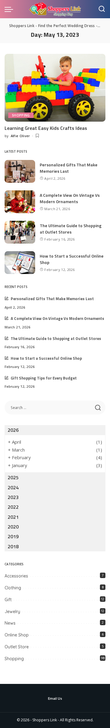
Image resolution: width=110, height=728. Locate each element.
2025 (13, 477)
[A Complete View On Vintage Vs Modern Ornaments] (20, 201)
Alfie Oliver (20, 135)
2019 (13, 536)
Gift (8, 599)
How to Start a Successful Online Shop (46, 358)
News (10, 623)
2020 (13, 526)
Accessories (16, 576)
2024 (13, 487)
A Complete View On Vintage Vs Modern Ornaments (70, 198)
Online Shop (17, 635)
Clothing (13, 588)
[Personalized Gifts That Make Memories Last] (20, 171)
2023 (13, 497)
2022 (13, 507)
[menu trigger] (10, 9)
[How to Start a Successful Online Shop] (20, 262)
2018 (13, 546)
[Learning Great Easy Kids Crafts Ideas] (55, 88)
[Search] (101, 9)
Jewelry (12, 611)
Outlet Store (17, 647)
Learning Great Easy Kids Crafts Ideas (46, 128)
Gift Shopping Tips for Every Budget (44, 378)
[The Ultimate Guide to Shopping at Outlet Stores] (20, 232)
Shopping (21, 115)
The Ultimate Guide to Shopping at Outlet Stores (70, 228)
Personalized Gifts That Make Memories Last (68, 167)
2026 (13, 430)
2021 (13, 517)
